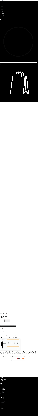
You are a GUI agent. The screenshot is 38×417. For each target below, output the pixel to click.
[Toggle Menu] (2, 6)
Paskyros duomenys (3, 389)
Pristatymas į (2, 398)
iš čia (11, 360)
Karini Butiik (2, 2)
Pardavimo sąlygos (3, 400)
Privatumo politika (3, 401)
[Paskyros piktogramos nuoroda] (0, 19)
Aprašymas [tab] (2, 328)
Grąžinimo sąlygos (3, 399)
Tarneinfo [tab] (2, 331)
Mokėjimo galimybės (3, 396)
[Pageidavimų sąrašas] (1, 22)
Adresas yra (2, 388)
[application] (4, 5)
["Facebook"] (0, 1)
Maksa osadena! (2, 397)
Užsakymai (2, 387)
